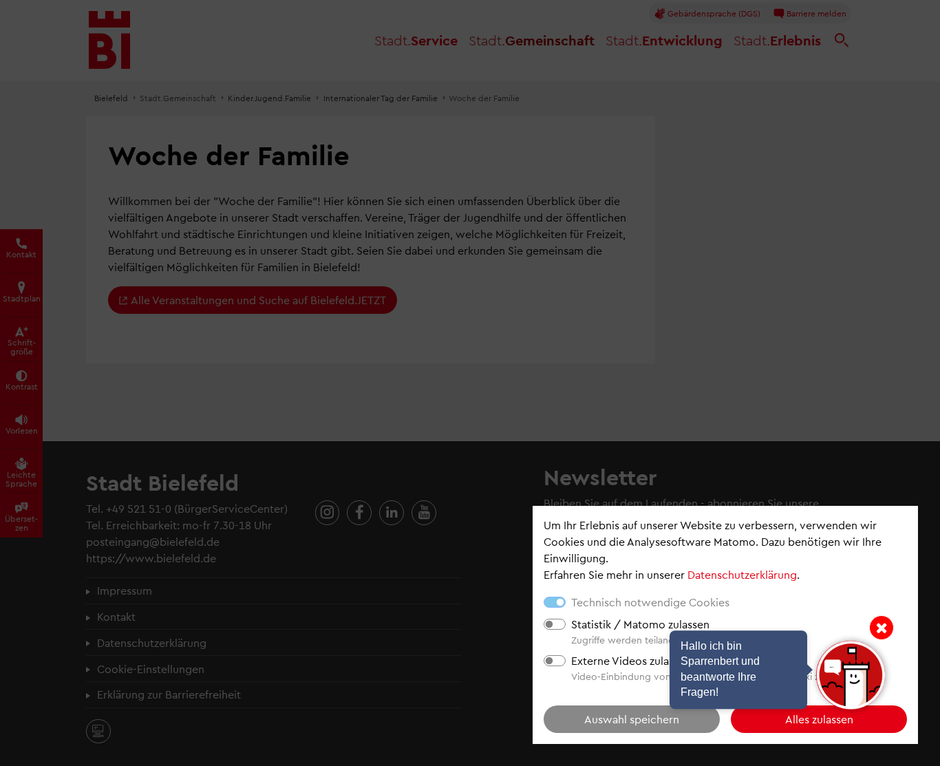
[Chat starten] (850, 675)
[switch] (555, 624)
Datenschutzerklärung (742, 574)
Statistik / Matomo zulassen (640, 623)
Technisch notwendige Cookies (650, 601)
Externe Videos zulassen (631, 660)
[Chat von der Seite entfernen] (881, 627)
